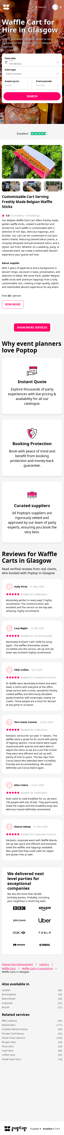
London (6, 990)
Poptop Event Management (17, 964)
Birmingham (9, 994)
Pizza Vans (8, 1046)
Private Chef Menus (13, 1033)
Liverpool (7, 1003)
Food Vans (7, 1050)
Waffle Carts (9, 968)
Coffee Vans (8, 1054)
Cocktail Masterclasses (15, 1029)
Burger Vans (9, 1042)
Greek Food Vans (11, 1059)
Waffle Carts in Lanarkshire (37, 968)
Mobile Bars (9, 1025)
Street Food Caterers (13, 1037)
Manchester (9, 998)
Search (42, 7)
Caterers (44, 964)
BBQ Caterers (9, 1020)
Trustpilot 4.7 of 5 (45, 1128)
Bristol (5, 1007)
